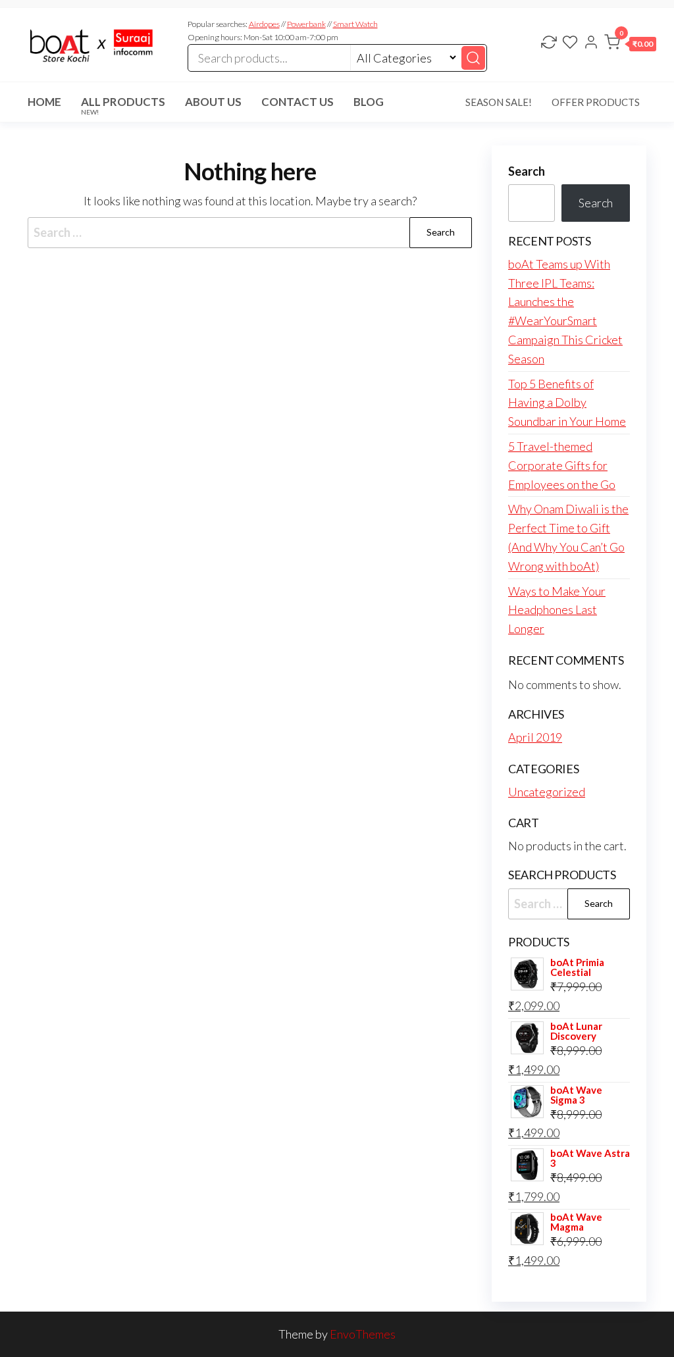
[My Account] (591, 43)
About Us (213, 102)
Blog (368, 102)
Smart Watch (355, 24)
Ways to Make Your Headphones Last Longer (557, 610)
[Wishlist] (570, 43)
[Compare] (549, 43)
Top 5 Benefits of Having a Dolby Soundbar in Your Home (567, 402)
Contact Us (297, 102)
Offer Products (596, 102)
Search (526, 171)
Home (44, 102)
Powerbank (306, 24)
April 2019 (535, 737)
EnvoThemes (363, 1334)
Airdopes (264, 24)
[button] (630, 44)
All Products (123, 105)
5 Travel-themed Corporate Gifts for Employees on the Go (561, 465)
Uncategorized (546, 791)
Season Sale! (498, 102)
